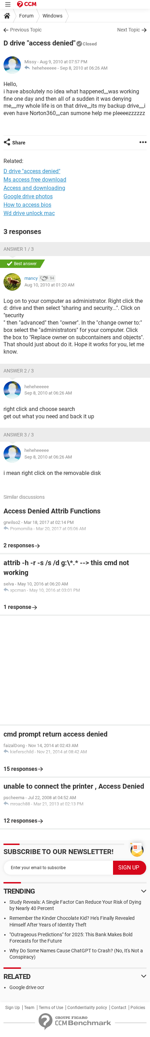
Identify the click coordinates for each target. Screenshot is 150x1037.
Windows (52, 16)
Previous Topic (26, 30)
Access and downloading (34, 188)
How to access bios (27, 204)
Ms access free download (34, 179)
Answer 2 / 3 (18, 371)
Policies (137, 1007)
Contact (118, 1007)
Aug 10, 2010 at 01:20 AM (49, 284)
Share (18, 142)
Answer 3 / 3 (18, 435)
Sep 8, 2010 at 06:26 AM (83, 68)
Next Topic (128, 30)
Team (29, 1007)
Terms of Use (51, 1007)
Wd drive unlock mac (29, 213)
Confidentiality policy (87, 1007)
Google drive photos (28, 196)
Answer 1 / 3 (18, 249)
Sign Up (12, 1007)
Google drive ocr (26, 987)
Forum (26, 16)
